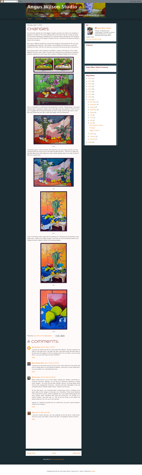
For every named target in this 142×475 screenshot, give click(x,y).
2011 (90, 97)
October (92, 107)
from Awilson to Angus (96, 125)
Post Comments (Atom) (57, 459)
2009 (90, 142)
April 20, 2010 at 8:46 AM (51, 363)
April (91, 123)
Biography (39, 19)
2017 (90, 81)
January (92, 139)
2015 (90, 86)
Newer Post (31, 453)
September (93, 109)
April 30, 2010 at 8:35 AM (42, 412)
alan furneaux (36, 347)
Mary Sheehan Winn (38, 363)
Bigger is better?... (95, 130)
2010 (90, 99)
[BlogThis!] (58, 336)
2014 (90, 89)
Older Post (76, 453)
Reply (33, 357)
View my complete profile (93, 39)
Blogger (93, 471)
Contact (73, 19)
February (93, 136)
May (91, 120)
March (92, 134)
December (93, 102)
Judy (33, 412)
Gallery (49, 19)
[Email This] (56, 336)
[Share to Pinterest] (64, 336)
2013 (90, 91)
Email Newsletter (61, 19)
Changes (92, 128)
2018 (90, 78)
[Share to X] (60, 336)
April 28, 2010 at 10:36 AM (47, 377)
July (91, 115)
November (93, 104)
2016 (90, 84)
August (92, 112)
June (91, 117)
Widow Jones (36, 377)
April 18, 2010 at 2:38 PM (48, 347)
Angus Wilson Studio (104, 28)
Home (30, 19)
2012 (90, 94)
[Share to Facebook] (62, 336)
